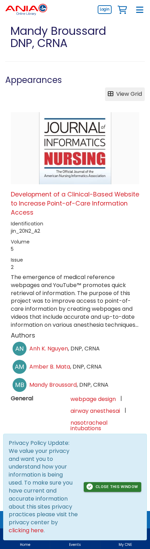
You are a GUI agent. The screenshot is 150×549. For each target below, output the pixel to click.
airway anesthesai (95, 411)
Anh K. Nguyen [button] (48, 349)
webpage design (93, 399)
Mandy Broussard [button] (53, 385)
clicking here (26, 530)
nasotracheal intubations (88, 425)
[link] (105, 9)
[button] (122, 9)
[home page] (26, 9)
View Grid (127, 94)
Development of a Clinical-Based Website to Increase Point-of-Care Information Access (75, 203)
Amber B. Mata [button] (49, 367)
